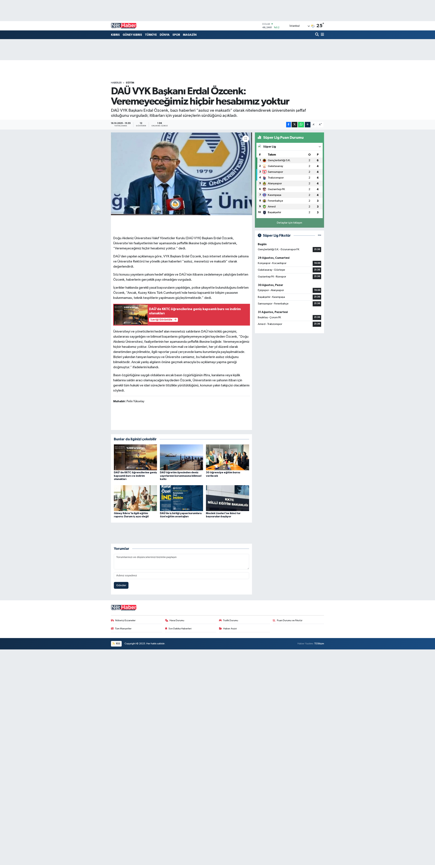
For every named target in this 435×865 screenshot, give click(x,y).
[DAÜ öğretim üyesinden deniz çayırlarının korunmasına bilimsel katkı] (181, 457)
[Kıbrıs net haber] (123, 26)
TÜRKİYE (151, 34)
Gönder (121, 585)
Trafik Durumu (230, 620)
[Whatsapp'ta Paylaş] (301, 125)
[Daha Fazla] (307, 125)
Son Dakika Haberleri (180, 628)
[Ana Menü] (321, 34)
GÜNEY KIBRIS (132, 34)
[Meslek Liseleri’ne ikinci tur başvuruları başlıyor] (227, 498)
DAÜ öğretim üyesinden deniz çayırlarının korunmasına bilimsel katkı (180, 475)
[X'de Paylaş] (294, 125)
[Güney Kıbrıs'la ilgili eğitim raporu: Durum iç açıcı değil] (135, 498)
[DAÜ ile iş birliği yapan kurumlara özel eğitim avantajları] (181, 498)
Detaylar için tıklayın (289, 222)
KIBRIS (115, 34)
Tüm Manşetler (123, 628)
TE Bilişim (319, 643)
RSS (118, 643)
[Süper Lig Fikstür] (319, 235)
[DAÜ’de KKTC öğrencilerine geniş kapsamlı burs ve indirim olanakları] (135, 457)
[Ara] (317, 34)
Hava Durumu (177, 620)
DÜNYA (165, 34)
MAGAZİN (190, 34)
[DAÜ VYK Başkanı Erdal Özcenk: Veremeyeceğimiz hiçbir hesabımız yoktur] (181, 173)
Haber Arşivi (230, 628)
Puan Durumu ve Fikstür (289, 620)
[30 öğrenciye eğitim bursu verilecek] (227, 457)
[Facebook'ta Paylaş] (288, 125)
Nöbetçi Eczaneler (125, 620)
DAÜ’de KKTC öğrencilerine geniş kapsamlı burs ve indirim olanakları (135, 475)
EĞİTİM (130, 83)
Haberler (116, 83)
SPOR (176, 34)
